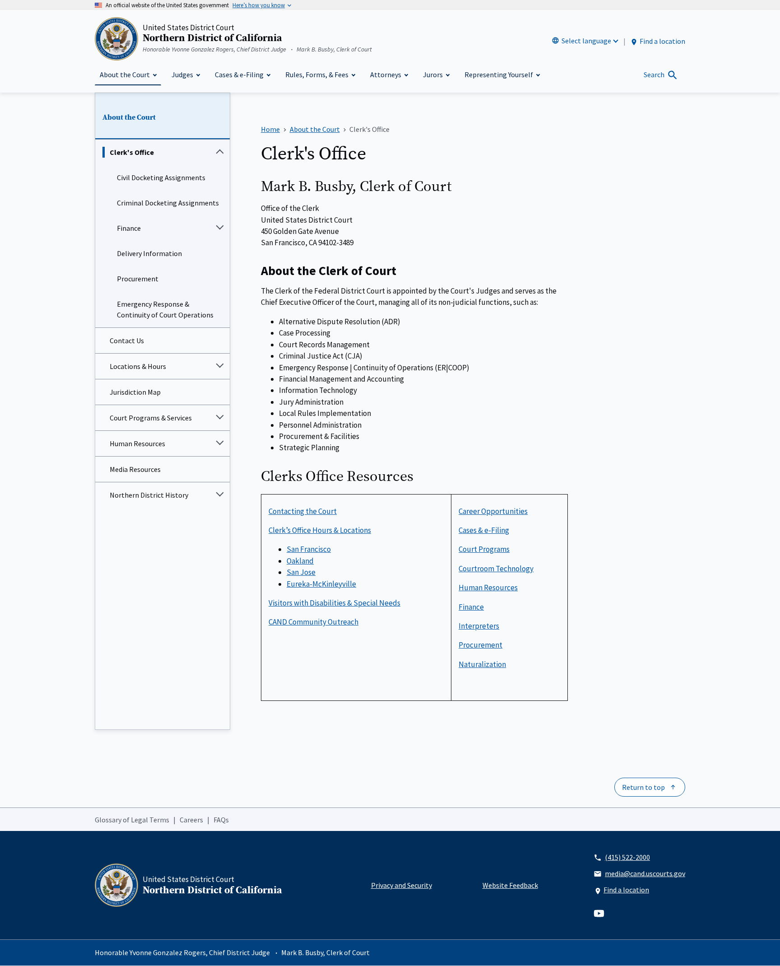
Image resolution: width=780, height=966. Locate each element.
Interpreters (479, 626)
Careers (191, 819)
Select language (586, 40)
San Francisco (309, 549)
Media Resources (135, 469)
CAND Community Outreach (313, 622)
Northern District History (149, 494)
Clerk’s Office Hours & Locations (320, 530)
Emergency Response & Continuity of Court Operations (165, 309)
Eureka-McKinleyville (321, 584)
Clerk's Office (132, 152)
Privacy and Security (401, 885)
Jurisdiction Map (135, 392)
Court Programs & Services (151, 417)
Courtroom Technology (496, 569)
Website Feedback (510, 885)
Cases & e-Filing (484, 530)
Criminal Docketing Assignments (168, 202)
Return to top (643, 787)
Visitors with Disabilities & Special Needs (334, 603)
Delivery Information (149, 253)
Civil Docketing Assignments (161, 177)
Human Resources (137, 443)
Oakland (300, 561)
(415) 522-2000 (627, 857)
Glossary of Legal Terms (132, 819)
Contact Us (127, 340)
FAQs (221, 819)
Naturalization (482, 664)
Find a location (662, 41)
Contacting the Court (303, 511)
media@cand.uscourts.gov (645, 873)
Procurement (137, 278)
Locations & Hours (138, 366)
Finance (129, 228)
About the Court (129, 117)
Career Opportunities (493, 511)
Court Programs (484, 549)
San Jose (301, 572)
